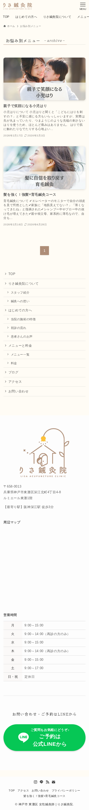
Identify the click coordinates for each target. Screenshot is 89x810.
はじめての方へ (20, 310)
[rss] (47, 782)
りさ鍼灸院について (23, 283)
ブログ (13, 372)
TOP (12, 274)
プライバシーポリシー (66, 790)
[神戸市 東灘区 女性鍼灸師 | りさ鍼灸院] (17, 6)
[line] (41, 782)
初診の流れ (18, 327)
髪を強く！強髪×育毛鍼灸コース (44, 795)
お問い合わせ (18, 391)
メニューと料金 (20, 345)
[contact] (53, 782)
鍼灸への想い (20, 301)
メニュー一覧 (20, 354)
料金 (14, 363)
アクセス (15, 382)
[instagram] (35, 782)
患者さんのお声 (22, 336)
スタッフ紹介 (20, 292)
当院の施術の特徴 (23, 319)
